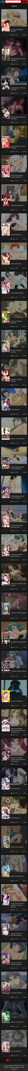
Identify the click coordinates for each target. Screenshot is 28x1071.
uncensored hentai (8, 1065)
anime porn (17, 1067)
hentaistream (17, 1065)
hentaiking (6, 1067)
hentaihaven (14, 1069)
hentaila (12, 1067)
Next (19, 1060)
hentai (22, 1067)
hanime (22, 1065)
